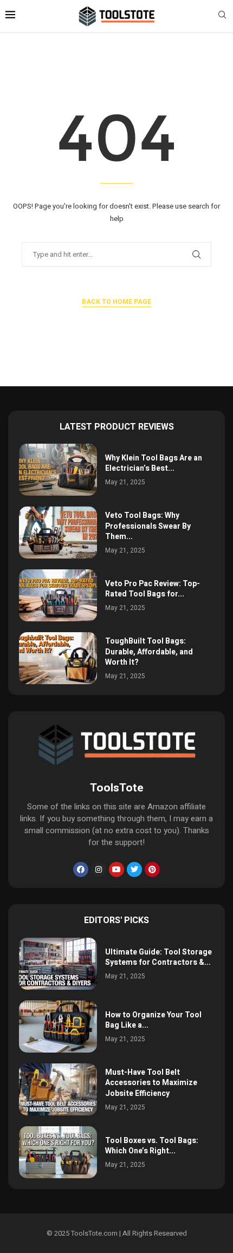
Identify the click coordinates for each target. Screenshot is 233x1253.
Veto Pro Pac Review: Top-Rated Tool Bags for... (152, 589)
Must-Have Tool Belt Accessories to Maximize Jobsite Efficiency (151, 1083)
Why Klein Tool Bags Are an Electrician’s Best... (153, 463)
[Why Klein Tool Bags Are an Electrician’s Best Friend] (58, 470)
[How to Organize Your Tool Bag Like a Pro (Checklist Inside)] (58, 1027)
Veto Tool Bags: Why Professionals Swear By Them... (148, 526)
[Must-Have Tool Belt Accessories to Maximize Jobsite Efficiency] (58, 1089)
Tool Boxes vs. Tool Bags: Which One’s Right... (151, 1146)
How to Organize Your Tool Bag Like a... (153, 1020)
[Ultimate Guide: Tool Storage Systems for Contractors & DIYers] (58, 964)
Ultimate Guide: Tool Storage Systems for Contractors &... (158, 957)
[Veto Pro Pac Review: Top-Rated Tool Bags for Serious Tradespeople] (58, 595)
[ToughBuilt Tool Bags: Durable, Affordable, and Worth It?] (58, 658)
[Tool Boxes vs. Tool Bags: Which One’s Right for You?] (58, 1152)
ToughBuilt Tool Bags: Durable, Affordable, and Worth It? (149, 651)
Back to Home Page (116, 302)
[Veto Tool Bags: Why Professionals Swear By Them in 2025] (58, 533)
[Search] (222, 16)
